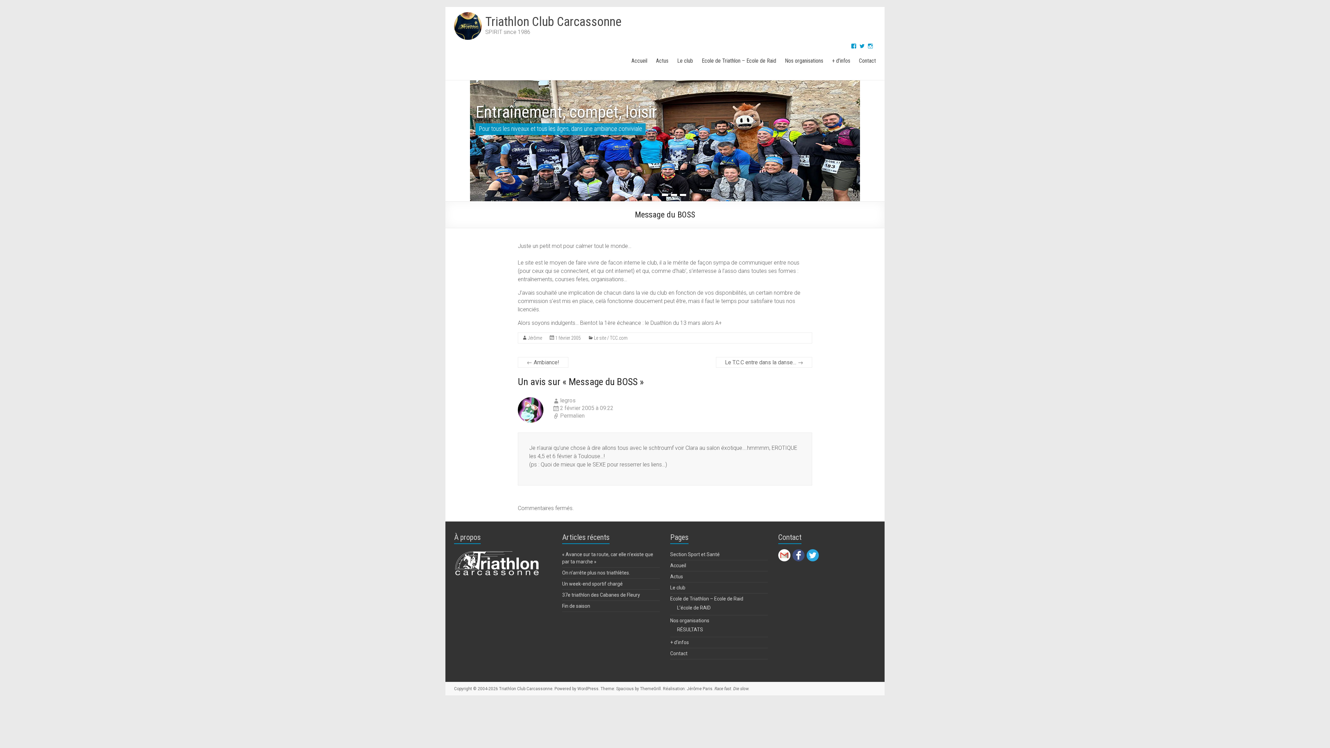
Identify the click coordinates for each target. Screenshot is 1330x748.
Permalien (572, 415)
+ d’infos (841, 60)
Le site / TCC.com (611, 338)
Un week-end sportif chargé (592, 584)
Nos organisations (804, 60)
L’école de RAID (694, 608)
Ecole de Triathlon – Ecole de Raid (739, 60)
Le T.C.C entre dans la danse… (764, 362)
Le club (685, 60)
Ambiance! (543, 362)
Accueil (639, 60)
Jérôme (535, 338)
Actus (662, 60)
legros (568, 400)
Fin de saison (576, 606)
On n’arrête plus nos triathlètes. (596, 573)
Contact (867, 60)
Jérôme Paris (699, 688)
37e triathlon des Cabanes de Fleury (601, 595)
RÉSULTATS (690, 629)
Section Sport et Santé (695, 554)
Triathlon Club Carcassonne (553, 22)
